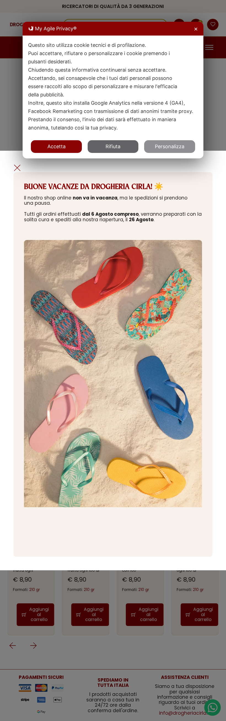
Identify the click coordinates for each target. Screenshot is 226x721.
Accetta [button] (56, 146)
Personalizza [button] (169, 146)
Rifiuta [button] (113, 146)
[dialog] (113, 90)
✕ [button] (196, 29)
